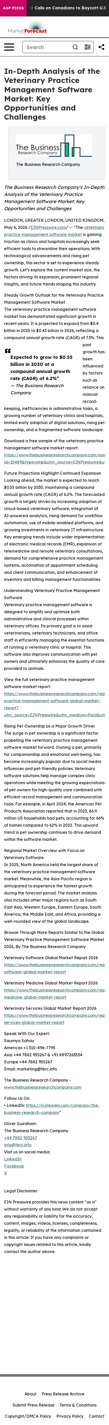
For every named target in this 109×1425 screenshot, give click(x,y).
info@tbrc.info (17, 1144)
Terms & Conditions (78, 1405)
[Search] (75, 47)
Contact (96, 1416)
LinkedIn (13, 1158)
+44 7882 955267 (20, 1137)
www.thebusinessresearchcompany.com (42, 1087)
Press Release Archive (63, 1393)
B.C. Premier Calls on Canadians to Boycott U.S (57, 8)
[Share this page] (101, 47)
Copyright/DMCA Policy (28, 1416)
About (31, 1393)
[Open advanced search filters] (87, 47)
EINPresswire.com (48, 227)
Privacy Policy (70, 1416)
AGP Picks (13, 8)
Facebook (14, 1166)
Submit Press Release (34, 1405)
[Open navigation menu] (9, 47)
